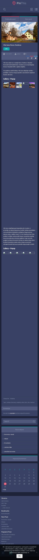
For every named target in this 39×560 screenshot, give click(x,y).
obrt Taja (4, 503)
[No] (37, 552)
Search (4, 9)
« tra (4, 489)
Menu (36, 9)
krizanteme (7, 443)
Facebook (28, 58)
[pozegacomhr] (19, 3)
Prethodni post (10, 19)
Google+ (32, 58)
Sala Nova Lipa (5, 539)
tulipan (6, 438)
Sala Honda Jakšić (6, 537)
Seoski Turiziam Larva (7, 543)
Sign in (31, 9)
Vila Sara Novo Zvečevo (12, 45)
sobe (22, 402)
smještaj (18, 402)
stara (25, 402)
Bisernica (3, 541)
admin (18, 54)
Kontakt (3, 505)
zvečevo (32, 402)
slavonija (13, 402)
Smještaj (12, 398)
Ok (19, 556)
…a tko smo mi (5, 507)
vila (29, 402)
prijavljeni (12, 413)
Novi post (28, 19)
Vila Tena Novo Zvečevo (8, 534)
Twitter (36, 58)
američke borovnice (9, 451)
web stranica (4, 501)
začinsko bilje (8, 447)
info (6, 49)
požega (9, 402)
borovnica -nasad (9, 434)
